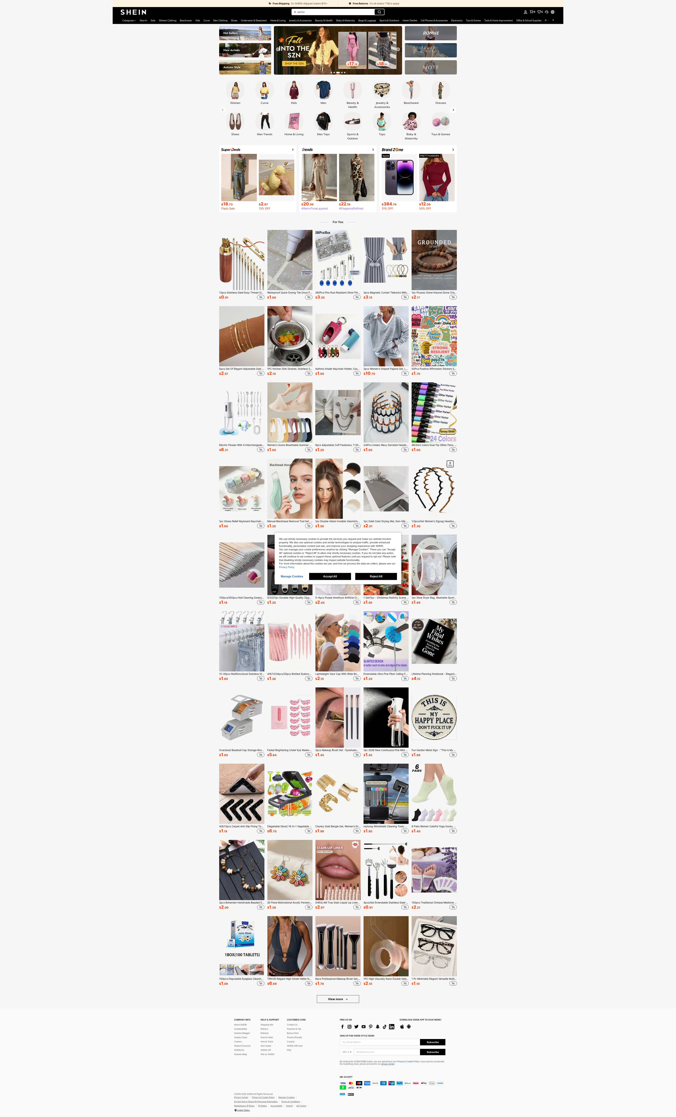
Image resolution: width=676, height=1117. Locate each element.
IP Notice (262, 1106)
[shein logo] (133, 12)
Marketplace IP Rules (244, 1106)
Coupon (291, 1041)
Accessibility (276, 1106)
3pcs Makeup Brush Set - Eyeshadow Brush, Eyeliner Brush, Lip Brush (338, 750)
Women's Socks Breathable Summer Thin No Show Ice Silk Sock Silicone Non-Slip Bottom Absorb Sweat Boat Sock (289, 445)
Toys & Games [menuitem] (473, 20)
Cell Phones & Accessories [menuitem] (434, 20)
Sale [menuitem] (153, 20)
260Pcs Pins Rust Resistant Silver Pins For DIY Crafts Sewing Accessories (338, 292)
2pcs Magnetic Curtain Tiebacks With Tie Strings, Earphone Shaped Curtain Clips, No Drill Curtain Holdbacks (386, 292)
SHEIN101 (239, 1050)
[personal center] (525, 12)
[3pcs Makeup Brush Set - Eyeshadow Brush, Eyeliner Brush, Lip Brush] (338, 717)
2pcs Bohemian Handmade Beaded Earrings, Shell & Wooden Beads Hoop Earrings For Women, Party (241, 902)
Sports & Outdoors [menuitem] (389, 20)
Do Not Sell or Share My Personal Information (256, 1101)
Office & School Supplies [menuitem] (528, 20)
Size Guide (266, 1046)
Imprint (289, 1106)
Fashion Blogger (242, 1033)
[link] (225, 3)
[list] (368, 1026)
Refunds (265, 1033)
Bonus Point (293, 1033)
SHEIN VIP (266, 1050)
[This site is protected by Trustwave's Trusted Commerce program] (342, 1094)
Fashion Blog (240, 1054)
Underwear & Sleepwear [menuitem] (254, 20)
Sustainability (240, 1029)
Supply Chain (240, 1037)
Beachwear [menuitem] (186, 20)
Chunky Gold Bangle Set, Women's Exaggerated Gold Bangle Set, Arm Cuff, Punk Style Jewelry (338, 826)
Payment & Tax (294, 1029)
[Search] (379, 12)
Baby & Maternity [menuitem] (345, 20)
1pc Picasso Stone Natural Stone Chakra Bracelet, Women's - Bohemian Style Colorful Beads (434, 292)
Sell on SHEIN (267, 1054)
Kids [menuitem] (198, 20)
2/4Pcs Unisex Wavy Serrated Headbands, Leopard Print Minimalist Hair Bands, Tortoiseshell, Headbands (386, 445)
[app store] (402, 1028)
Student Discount (242, 1046)
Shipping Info (267, 1025)
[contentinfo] (392, 1085)
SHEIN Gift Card (294, 1046)
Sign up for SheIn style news (357, 1036)
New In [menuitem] (143, 20)
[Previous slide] (278, 49)
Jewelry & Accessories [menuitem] (300, 20)
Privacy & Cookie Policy (408, 1061)
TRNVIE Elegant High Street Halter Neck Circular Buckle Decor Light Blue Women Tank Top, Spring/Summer (289, 978)
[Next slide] (398, 49)
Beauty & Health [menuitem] (324, 20)
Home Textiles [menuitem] (410, 20)
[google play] (408, 1028)
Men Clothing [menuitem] (220, 20)
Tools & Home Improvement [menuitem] (498, 20)
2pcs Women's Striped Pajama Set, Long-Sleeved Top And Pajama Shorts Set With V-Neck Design (386, 368)
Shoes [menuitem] (234, 20)
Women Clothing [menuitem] (167, 20)
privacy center (387, 1064)
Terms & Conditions (290, 1101)
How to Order (267, 1037)
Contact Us (292, 1025)
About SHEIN (240, 1025)
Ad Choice (301, 1106)
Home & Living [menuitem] (278, 20)
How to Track (267, 1041)
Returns (264, 1029)
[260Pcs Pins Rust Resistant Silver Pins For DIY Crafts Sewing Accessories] (338, 260)
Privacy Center (241, 1097)
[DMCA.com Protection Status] (351, 1094)
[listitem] (241, 265)
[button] (546, 12)
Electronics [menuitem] (456, 20)
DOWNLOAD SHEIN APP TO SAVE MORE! (420, 1020)
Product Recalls (294, 1037)
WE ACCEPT (346, 1077)
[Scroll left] (549, 20)
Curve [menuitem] (207, 20)
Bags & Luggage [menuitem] (367, 20)
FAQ (289, 1050)
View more (336, 999)
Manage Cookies (286, 1097)
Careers (238, 1041)
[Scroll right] (553, 20)
